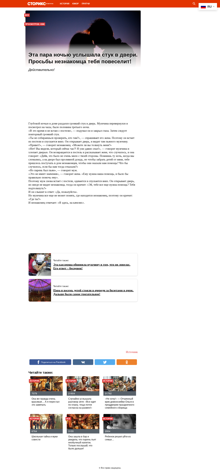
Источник (132, 352)
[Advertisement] (82, 97)
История (64, 3)
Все (27, 15)
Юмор (75, 3)
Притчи (86, 3)
